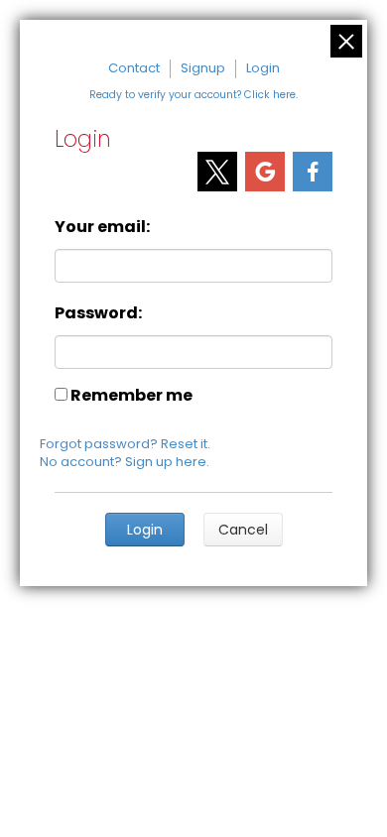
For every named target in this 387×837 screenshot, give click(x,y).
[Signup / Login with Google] (265, 171)
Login (263, 68)
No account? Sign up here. (124, 461)
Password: (98, 312)
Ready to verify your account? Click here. (193, 94)
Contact (134, 68)
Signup (203, 68)
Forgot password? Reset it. (125, 443)
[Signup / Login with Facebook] (312, 171)
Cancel (243, 529)
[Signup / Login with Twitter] (217, 171)
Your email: (102, 226)
